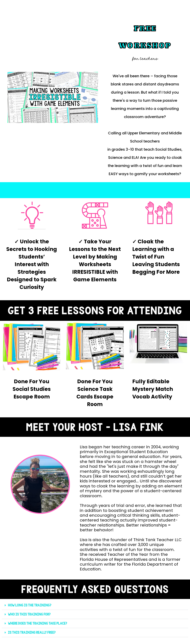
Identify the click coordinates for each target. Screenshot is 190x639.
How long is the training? (29, 605)
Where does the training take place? (37, 623)
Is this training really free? (32, 632)
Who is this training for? (29, 614)
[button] (95, 605)
